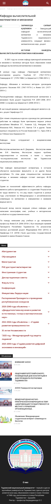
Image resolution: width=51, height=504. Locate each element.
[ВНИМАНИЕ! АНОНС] (6, 365)
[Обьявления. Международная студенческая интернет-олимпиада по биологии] (6, 419)
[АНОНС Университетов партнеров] (6, 391)
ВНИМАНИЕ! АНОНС (23, 362)
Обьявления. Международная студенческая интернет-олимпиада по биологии (30, 418)
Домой (2, 9)
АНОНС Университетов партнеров (28, 388)
